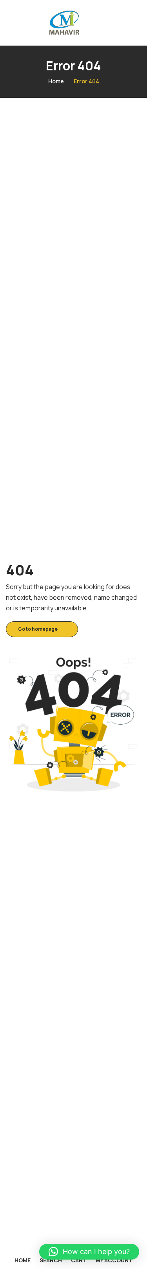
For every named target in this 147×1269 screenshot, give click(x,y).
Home (56, 81)
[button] (89, 1252)
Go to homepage (38, 629)
